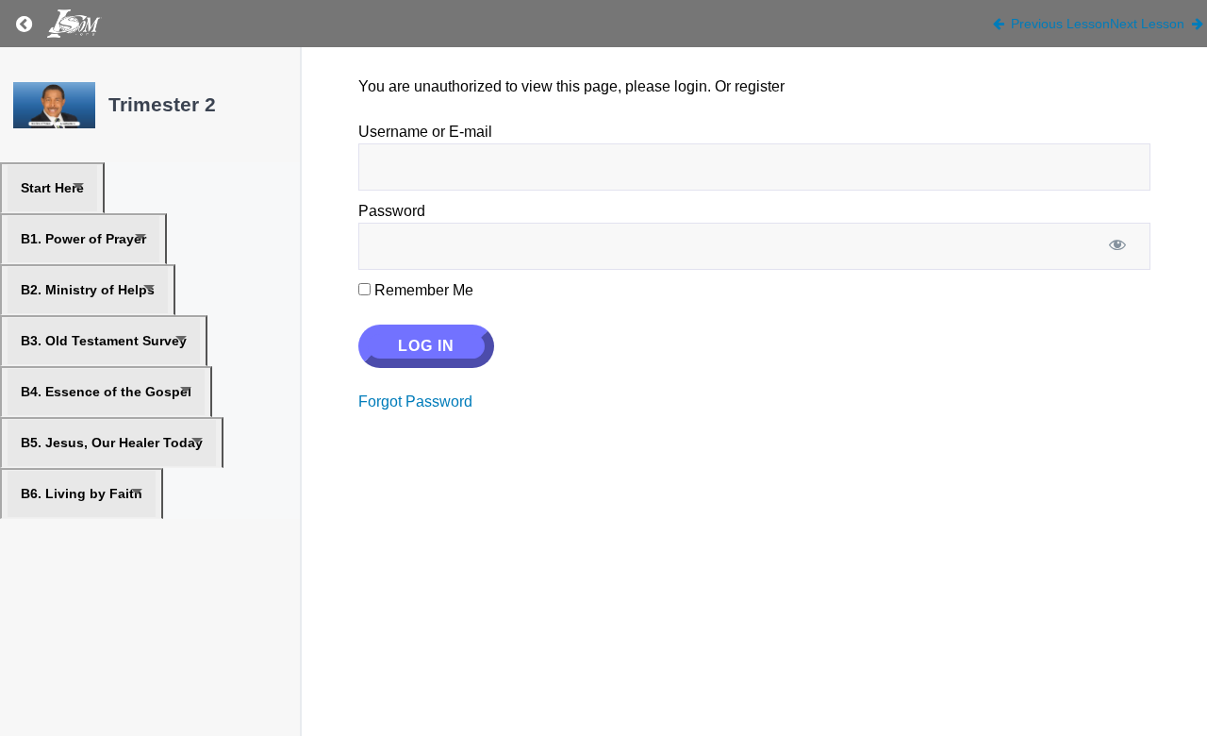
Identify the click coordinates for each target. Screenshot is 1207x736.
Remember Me (422, 290)
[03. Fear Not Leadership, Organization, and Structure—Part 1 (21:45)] (54, 105)
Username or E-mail (425, 132)
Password (391, 211)
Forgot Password (415, 401)
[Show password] (1117, 246)
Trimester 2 (162, 104)
